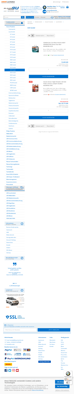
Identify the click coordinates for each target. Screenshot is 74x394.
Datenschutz (9, 242)
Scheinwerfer (12, 29)
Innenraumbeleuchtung (14, 93)
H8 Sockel (12, 44)
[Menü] (71, 371)
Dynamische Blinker (14, 95)
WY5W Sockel (13, 90)
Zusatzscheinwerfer (14, 108)
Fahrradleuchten (13, 118)
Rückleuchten (12, 98)
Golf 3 (62, 344)
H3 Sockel (12, 37)
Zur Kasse (52, 344)
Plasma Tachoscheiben (12, 161)
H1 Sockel (12, 34)
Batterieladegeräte (13, 121)
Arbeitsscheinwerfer (14, 105)
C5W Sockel (13, 88)
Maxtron (63, 350)
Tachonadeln (9, 169)
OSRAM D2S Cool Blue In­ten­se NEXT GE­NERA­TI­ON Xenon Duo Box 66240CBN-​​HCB (54, 44)
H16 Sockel (13, 57)
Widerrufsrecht (10, 235)
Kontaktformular (10, 344)
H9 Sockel (12, 47)
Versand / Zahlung (11, 240)
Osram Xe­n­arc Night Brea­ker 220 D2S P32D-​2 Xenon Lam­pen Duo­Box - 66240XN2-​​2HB (54, 83)
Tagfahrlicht (12, 100)
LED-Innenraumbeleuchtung (13, 141)
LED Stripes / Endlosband (12, 177)
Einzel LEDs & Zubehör (12, 174)
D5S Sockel (13, 77)
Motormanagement (11, 179)
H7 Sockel (12, 42)
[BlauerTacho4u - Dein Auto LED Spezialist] (11, 9)
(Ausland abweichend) (59, 55)
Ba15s (62, 359)
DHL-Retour (41, 357)
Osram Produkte (10, 26)
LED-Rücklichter (10, 211)
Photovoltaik (9, 184)
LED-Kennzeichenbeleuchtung (14, 144)
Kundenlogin (57, 2)
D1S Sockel (13, 67)
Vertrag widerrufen (11, 237)
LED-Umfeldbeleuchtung (12, 149)
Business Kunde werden (12, 227)
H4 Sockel (12, 39)
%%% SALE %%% (10, 218)
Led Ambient (64, 357)
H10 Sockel (13, 49)
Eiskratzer (11, 113)
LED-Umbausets (10, 159)
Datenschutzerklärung (37, 390)
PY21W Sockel (13, 82)
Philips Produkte (10, 131)
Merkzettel (66, 2)
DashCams (11, 126)
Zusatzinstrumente (11, 182)
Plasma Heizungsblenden (12, 164)
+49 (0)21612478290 (16, 342)
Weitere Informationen (62, 390)
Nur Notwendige (62, 386)
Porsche (63, 363)
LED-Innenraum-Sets (11, 138)
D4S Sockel (13, 75)
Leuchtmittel (12, 32)
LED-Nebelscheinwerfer (12, 198)
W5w (62, 369)
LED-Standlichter (10, 208)
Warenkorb (52, 340)
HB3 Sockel (13, 60)
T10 (62, 361)
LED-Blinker (9, 151)
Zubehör (11, 128)
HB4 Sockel (13, 62)
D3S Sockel (13, 72)
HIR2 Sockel (13, 65)
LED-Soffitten (9, 156)
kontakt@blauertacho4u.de (16, 340)
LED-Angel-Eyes (10, 203)
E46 (62, 340)
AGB (7, 232)
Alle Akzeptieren (62, 382)
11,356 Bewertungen (14, 285)
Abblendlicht (9, 133)
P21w (62, 342)
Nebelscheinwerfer (13, 103)
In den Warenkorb (48, 76)
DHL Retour (9, 250)
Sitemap (8, 252)
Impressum (9, 230)
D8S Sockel (13, 80)
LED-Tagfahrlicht (10, 154)
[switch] (68, 383)
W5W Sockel (13, 85)
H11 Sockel (13, 52)
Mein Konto (52, 342)
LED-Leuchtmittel (11, 193)
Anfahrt (37, 17)
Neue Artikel (30, 17)
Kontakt (43, 17)
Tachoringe (9, 166)
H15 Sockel (13, 55)
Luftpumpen (12, 116)
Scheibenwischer (13, 123)
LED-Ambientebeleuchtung (13, 146)
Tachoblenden (10, 172)
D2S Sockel (13, 70)
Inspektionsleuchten (14, 110)
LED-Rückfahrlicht (11, 213)
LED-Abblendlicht (10, 195)
